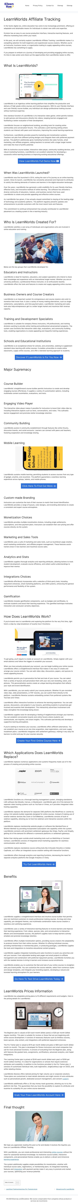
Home (27, 5)
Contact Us (50, 5)
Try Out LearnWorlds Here (37, 864)
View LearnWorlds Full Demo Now (37, 161)
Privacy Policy (37, 5)
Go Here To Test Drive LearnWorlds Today (37, 979)
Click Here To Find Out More (37, 486)
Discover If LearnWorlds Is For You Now (37, 357)
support (65, 1079)
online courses (57, 1152)
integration (18, 1169)
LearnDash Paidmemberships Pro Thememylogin (21, 1189)
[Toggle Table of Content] (16, 1182)
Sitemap (60, 5)
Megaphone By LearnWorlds (65, 1189)
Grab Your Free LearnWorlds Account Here (37, 1095)
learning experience (11, 1159)
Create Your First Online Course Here (37, 740)
